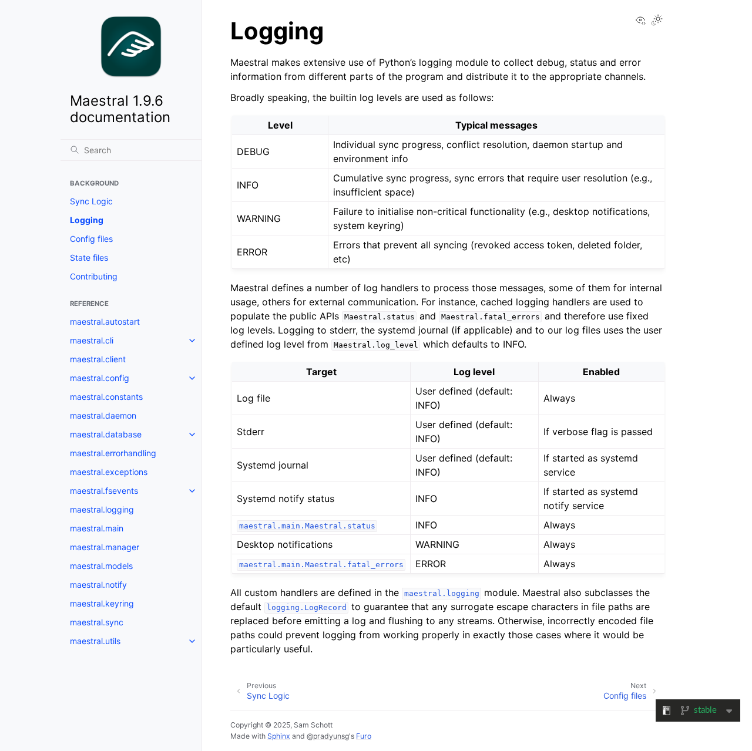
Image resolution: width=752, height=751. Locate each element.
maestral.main (96, 528)
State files (89, 257)
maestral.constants (106, 397)
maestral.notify (98, 585)
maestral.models (101, 566)
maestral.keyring (102, 603)
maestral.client (98, 359)
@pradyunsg (328, 736)
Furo (363, 736)
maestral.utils (95, 641)
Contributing (94, 276)
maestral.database (106, 434)
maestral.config (99, 378)
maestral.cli (91, 340)
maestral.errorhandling (113, 453)
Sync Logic (91, 201)
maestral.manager (104, 547)
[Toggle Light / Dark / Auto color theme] (657, 21)
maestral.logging (102, 509)
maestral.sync (96, 622)
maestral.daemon (103, 415)
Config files (91, 239)
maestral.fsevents (104, 491)
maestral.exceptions (108, 472)
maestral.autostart (105, 321)
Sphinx (278, 736)
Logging (86, 220)
